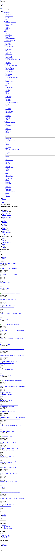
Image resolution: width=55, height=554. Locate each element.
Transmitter (7, 170)
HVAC (5, 70)
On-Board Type (8, 127)
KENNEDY (4, 241)
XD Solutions (4, 197)
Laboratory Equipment (9, 161)
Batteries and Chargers (9, 175)
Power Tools (7, 185)
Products (3, 11)
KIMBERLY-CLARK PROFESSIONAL (7, 242)
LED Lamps (7, 92)
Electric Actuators (8, 110)
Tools (4, 170)
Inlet (6, 84)
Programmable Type (8, 131)
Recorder (7, 153)
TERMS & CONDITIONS (6, 536)
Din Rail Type (7, 126)
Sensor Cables (7, 39)
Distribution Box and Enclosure (10, 68)
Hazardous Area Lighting (9, 98)
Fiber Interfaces (8, 104)
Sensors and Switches (8, 116)
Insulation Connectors (8, 51)
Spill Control (4, 225)
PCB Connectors (8, 53)
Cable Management (6, 21)
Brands (3, 196)
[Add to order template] (0, 286)
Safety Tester (7, 168)
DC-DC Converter (8, 125)
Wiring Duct (7, 30)
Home (3, 202)
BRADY (3, 239)
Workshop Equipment (8, 190)
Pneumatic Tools (8, 184)
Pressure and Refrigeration (9, 167)
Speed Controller (8, 117)
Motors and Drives (8, 17)
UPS (6, 135)
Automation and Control (7, 12)
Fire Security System (8, 152)
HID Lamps (7, 91)
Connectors (5, 45)
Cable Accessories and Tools (9, 24)
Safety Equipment (6, 139)
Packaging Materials (8, 183)
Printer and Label (8, 186)
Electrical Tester (8, 159)
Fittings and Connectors (9, 112)
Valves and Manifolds (8, 120)
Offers (3, 198)
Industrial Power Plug (8, 82)
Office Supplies (8, 182)
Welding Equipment (8, 189)
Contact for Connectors (9, 49)
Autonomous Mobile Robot (9, 14)
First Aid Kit (7, 143)
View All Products (8, 22)
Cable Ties (7, 26)
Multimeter (7, 164)
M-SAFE (3, 243)
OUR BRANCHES (5, 545)
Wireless (7, 105)
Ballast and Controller (8, 97)
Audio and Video (8, 34)
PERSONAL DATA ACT (5, 535)
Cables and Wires (6, 31)
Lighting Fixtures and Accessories (15, 94)
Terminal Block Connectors (9, 57)
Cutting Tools (7, 177)
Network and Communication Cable (10, 38)
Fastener (7, 179)
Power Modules (8, 130)
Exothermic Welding (8, 63)
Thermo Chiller (8, 118)
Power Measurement (8, 166)
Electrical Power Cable (9, 35)
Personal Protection (8, 147)
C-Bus (6, 15)
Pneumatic (12, 106)
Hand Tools (7, 180)
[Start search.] (8, 9)
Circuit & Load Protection (7, 41)
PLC (6, 18)
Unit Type (7, 134)
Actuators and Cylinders (9, 108)
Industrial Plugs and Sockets (7, 76)
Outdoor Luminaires (8, 100)
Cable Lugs (7, 25)
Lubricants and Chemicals (9, 181)
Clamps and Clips (8, 28)
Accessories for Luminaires (9, 96)
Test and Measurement (14, 154)
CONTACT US (4, 544)
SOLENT (3, 247)
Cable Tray (7, 27)
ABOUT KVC (4, 525)
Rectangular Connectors (9, 55)
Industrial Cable (8, 37)
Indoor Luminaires (8, 99)
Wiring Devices (6, 190)
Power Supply (6, 121)
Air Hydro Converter (8, 109)
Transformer (7, 133)
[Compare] (1, 286)
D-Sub (6, 50)
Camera (7, 151)
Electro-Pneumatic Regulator (9, 111)
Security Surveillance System (8, 148)
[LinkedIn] (4, 551)
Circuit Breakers (8, 43)
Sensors (7, 195)
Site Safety (7, 148)
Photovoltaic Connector (9, 54)
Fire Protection (7, 142)
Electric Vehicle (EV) (8, 138)
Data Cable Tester (8, 158)
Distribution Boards (8, 67)
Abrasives (7, 173)
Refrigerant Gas (8, 75)
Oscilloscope (7, 165)
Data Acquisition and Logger (9, 157)
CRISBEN (3, 240)
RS (2, 245)
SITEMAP (3, 538)
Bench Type (7, 124)
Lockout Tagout (8, 145)
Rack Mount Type (8, 132)
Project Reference (4, 200)
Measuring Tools (8, 163)
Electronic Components (9, 178)
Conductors (7, 61)
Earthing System (8, 62)
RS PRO (3, 246)
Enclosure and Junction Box (9, 81)
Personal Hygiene (8, 146)
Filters (6, 73)
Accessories (7, 23)
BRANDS (3, 527)
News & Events (4, 199)
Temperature (7, 169)
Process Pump (7, 114)
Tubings (7, 119)
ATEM (3, 238)
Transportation (7, 188)
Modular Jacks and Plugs (9, 52)
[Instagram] (8, 553)
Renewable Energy (13, 136)
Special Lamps (7, 93)
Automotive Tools (8, 174)
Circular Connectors (8, 48)
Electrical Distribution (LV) (7, 64)
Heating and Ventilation (9, 74)
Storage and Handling (8, 187)
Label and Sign (4, 228)
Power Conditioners (8, 129)
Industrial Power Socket (9, 83)
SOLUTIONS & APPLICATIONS (7, 528)
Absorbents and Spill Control (6, 223)
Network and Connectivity (7, 101)
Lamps (5, 86)
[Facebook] (2, 550)
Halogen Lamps (8, 90)
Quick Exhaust (8, 115)
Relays (6, 19)
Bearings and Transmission (9, 176)
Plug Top (7, 194)
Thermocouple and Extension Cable (10, 40)
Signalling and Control (9, 20)
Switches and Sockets (8, 196)
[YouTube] (6, 552)
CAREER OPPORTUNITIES (6, 526)
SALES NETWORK (5, 529)
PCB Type (7, 128)
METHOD (3, 244)
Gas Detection (7, 144)
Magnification (7, 162)
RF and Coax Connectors (9, 56)
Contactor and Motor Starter (9, 16)
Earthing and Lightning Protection (8, 58)
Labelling (7, 29)
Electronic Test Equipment (9, 160)
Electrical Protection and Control (10, 69)
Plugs (6, 85)
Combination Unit (8, 79)
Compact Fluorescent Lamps (9, 88)
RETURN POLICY (5, 537)
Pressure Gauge (8, 113)
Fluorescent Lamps (8, 89)
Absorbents (3, 224)
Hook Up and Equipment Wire (10, 36)
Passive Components (8, 44)
